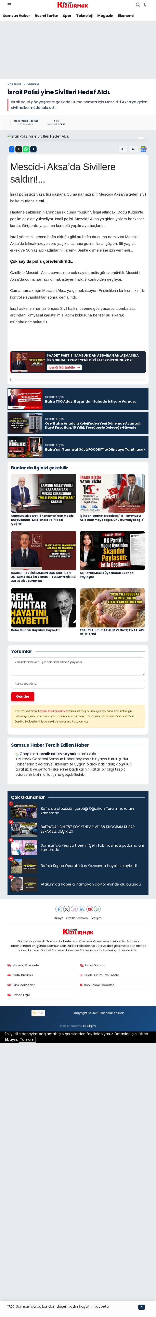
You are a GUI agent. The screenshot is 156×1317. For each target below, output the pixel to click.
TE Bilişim (89, 1026)
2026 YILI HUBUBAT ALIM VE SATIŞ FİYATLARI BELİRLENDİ (112, 632)
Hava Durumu (95, 965)
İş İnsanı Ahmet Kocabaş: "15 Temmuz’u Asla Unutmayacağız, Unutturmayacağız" (112, 518)
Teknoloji (84, 15)
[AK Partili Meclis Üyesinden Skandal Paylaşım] (112, 550)
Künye (59, 918)
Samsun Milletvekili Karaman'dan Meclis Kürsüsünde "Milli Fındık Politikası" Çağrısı (42, 520)
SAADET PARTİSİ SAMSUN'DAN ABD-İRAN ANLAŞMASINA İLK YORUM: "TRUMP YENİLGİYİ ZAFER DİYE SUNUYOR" (43, 577)
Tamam (27, 1039)
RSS (40, 1013)
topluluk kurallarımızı (53, 711)
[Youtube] (89, 909)
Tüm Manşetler (23, 985)
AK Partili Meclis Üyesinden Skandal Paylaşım (107, 575)
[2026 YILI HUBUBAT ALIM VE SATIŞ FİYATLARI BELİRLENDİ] (112, 607)
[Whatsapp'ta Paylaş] (26, 149)
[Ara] (138, 5)
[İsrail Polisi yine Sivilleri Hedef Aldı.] (78, 136)
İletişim (96, 918)
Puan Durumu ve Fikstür (101, 975)
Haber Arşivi (21, 995)
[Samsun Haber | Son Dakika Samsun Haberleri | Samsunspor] (72, 4)
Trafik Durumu (22, 975)
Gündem (33, 84)
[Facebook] (58, 909)
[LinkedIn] (82, 909)
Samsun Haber (16, 15)
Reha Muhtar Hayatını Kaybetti (35, 630)
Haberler (15, 84)
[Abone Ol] (143, 149)
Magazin (105, 15)
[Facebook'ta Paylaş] (11, 149)
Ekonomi (126, 15)
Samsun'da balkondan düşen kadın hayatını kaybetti (62, 1306)
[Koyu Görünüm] (145, 5)
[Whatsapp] (97, 909)
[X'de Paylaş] (18, 149)
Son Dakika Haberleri (99, 985)
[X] (66, 909)
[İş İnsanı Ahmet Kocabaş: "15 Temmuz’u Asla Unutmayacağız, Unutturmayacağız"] (112, 493)
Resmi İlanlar (46, 15)
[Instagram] (74, 909)
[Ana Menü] (9, 4)
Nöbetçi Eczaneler (26, 965)
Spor (67, 15)
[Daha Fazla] (33, 149)
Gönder (22, 696)
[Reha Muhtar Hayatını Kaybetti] (43, 607)
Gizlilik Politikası (77, 918)
